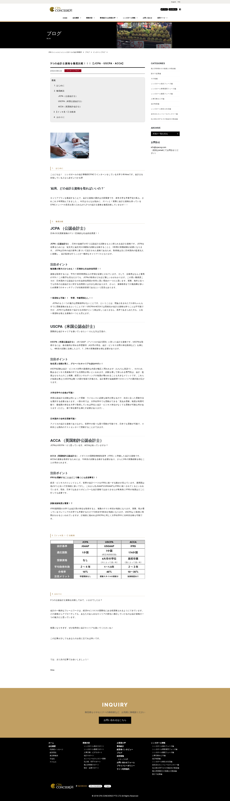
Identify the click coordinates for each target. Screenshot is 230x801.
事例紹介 (120, 746)
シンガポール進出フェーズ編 (162, 84)
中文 (179, 2)
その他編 (154, 79)
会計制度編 (155, 104)
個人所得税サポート (91, 765)
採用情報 (120, 756)
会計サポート (89, 756)
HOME (65, 18)
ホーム (51, 743)
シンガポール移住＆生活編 (161, 109)
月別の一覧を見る (160, 134)
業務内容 (89, 18)
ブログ (165, 9)
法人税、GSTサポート (92, 762)
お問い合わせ (147, 18)
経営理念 (53, 753)
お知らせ (173, 9)
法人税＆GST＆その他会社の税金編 (164, 119)
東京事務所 (54, 756)
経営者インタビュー (125, 749)
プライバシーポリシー (126, 766)
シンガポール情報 (129, 18)
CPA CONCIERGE (95, 786)
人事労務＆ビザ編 (157, 99)
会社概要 (76, 18)
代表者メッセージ (56, 749)
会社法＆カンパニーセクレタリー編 (164, 114)
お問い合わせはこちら (115, 720)
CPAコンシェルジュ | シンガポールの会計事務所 (65, 52)
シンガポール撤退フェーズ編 (162, 94)
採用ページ (161, 18)
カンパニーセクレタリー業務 (95, 759)
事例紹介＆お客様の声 (107, 18)
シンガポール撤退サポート (94, 749)
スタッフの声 (123, 759)
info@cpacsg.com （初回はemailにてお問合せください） (164, 150)
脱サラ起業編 (156, 73)
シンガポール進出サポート (94, 746)
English (173, 2)
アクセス (53, 762)
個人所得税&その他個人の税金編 (163, 68)
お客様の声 (121, 743)
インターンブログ (99, 52)
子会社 (52, 759)
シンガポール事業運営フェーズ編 (163, 89)
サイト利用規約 (123, 769)
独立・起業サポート (91, 768)
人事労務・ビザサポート (93, 752)
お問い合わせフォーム (126, 762)
